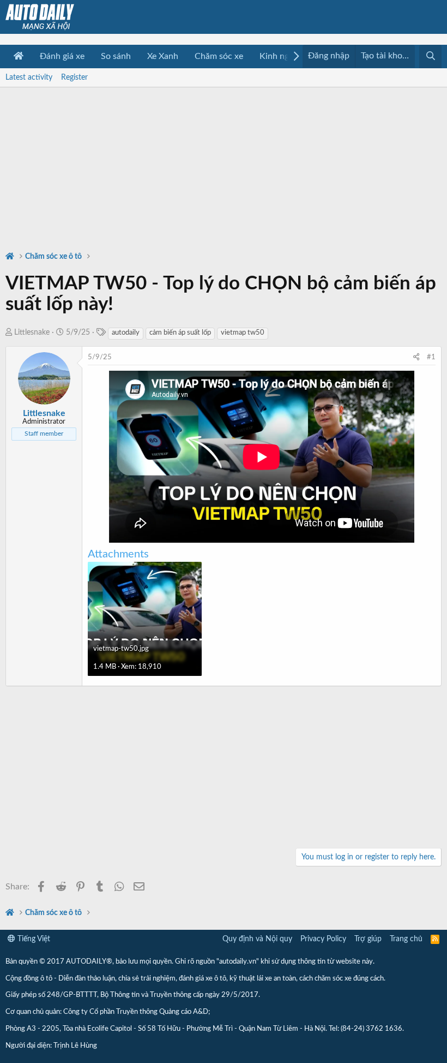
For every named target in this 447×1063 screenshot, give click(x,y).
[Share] (416, 358)
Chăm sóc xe (219, 56)
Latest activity (28, 77)
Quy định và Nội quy (257, 939)
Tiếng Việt (32, 939)
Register (74, 77)
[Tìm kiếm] (430, 56)
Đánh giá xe (62, 56)
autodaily (126, 332)
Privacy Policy (323, 939)
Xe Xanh (162, 56)
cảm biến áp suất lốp (180, 332)
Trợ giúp (368, 939)
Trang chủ (406, 939)
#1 (431, 357)
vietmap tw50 (242, 332)
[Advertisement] (223, 163)
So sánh (116, 56)
